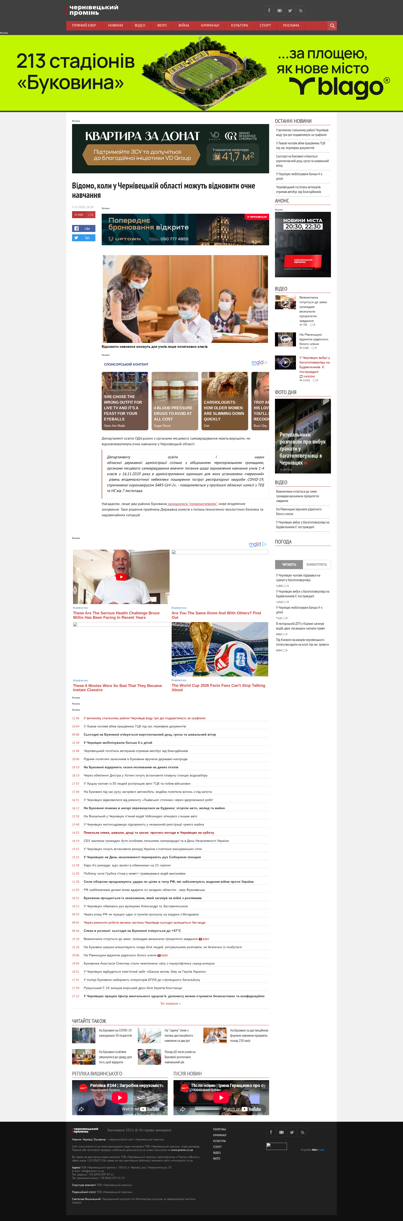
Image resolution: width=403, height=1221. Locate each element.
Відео (140, 25)
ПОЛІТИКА (219, 1130)
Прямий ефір (84, 25)
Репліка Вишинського (97, 1073)
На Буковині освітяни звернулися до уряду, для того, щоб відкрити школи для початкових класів (115, 1062)
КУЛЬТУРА (219, 1141)
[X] (290, 10)
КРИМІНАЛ (219, 1135)
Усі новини (169, 1003)
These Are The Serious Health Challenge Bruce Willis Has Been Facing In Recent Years (116, 615)
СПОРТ (217, 1147)
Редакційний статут (84, 1192)
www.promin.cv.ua (182, 1150)
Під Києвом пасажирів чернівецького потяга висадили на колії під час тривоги (302, 642)
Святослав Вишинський (86, 1199)
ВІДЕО (217, 1153)
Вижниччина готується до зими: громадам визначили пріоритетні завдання (297, 496)
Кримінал (210, 25)
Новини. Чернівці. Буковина (89, 1140)
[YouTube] (279, 10)
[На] (149, 1035)
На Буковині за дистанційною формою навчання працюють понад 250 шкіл (249, 1035)
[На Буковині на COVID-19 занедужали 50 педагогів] (83, 1035)
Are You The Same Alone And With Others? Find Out (216, 615)
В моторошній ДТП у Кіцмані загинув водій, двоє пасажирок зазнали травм (300, 625)
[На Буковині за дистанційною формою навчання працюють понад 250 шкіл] (215, 1035)
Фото (162, 25)
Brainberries (80, 607)
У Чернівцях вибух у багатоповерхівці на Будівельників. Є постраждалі (302, 524)
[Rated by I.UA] (276, 1149)
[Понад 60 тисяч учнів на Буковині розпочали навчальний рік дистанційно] (149, 1057)
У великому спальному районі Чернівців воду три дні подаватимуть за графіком (302, 132)
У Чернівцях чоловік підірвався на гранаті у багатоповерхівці (298, 577)
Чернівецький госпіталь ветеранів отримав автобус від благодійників (298, 189)
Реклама (291, 25)
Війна (184, 25)
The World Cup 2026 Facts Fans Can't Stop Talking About (218, 687)
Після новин (188, 1073)
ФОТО (216, 1159)
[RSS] (300, 10)
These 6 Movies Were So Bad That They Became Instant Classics (117, 687)
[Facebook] (269, 10)
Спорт (265, 25)
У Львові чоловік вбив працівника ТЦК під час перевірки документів (301, 145)
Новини (115, 25)
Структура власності (84, 1185)
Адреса (76, 1168)
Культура (239, 25)
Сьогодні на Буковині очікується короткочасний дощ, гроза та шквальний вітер (302, 161)
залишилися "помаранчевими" (192, 504)
